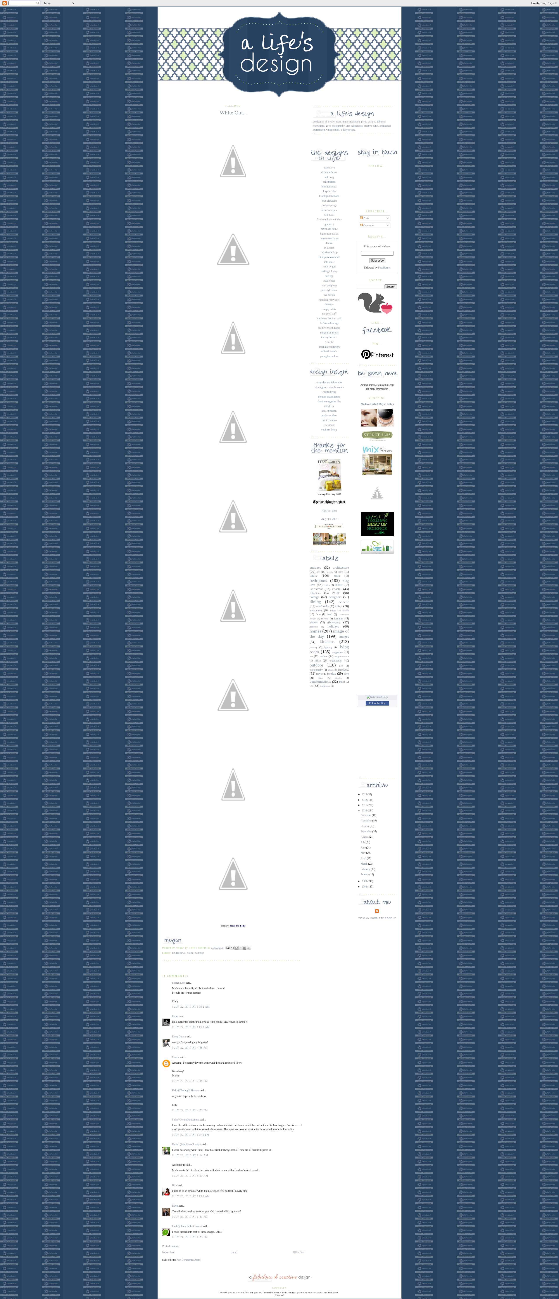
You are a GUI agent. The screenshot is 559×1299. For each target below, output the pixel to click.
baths (313, 575)
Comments (368, 225)
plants (330, 670)
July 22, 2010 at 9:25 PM (190, 1110)
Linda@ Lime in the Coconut (187, 1226)
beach (337, 575)
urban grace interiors (329, 346)
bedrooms (178, 953)
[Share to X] (240, 948)
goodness (314, 627)
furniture (338, 618)
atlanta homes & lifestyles (329, 382)
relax (332, 673)
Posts (366, 218)
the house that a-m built (329, 318)
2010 (364, 810)
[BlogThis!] (236, 948)
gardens (314, 622)
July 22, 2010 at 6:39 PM (190, 1081)
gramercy (329, 224)
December (366, 815)
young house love (329, 356)
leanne (175, 1016)
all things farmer (329, 172)
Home (234, 1252)
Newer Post (168, 1252)
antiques (315, 567)
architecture (341, 567)
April (364, 858)
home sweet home (329, 238)
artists (330, 572)
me (311, 656)
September (366, 831)
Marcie (175, 1057)
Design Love (178, 982)
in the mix (329, 247)
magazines (337, 652)
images (344, 636)
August (365, 836)
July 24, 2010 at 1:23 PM (190, 1237)
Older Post (298, 1252)
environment (316, 610)
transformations (320, 681)
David (175, 1205)
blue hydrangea (329, 186)
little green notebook (329, 257)
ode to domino (329, 420)
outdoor (316, 665)
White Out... (233, 113)
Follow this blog (377, 703)
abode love (329, 167)
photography (316, 669)
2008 (364, 886)
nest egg (329, 275)
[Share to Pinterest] (249, 948)
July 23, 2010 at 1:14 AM (190, 1155)
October (365, 826)
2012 (364, 799)
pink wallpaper (329, 285)
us (311, 685)
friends (324, 618)
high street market (329, 233)
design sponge (329, 205)
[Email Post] (227, 947)
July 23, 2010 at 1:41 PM (190, 1216)
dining (315, 601)
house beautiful (329, 410)
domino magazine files (329, 401)
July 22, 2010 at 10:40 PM (191, 1134)
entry (338, 606)
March (364, 863)
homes (315, 631)
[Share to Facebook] (245, 948)
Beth (174, 1185)
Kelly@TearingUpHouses (185, 1090)
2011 (364, 805)
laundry (313, 647)
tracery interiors (329, 337)
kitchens (327, 641)
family (345, 610)
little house (329, 262)
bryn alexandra (329, 200)
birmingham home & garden (329, 387)
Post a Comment (170, 1246)
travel (342, 681)
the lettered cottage (329, 323)
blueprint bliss (329, 191)
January (365, 874)
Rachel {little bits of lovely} (186, 1144)
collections (315, 593)
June (363, 847)
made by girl (329, 266)
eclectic (344, 602)
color (190, 953)
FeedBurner (384, 267)
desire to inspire (329, 210)
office (318, 660)
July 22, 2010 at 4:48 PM (190, 1047)
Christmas (316, 589)
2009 (364, 881)
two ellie (329, 341)
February (366, 869)
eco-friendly (322, 606)
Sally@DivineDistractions (185, 1119)
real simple (329, 425)
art (318, 571)
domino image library (329, 396)
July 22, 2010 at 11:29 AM (191, 1027)
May (363, 852)
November (366, 820)
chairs (327, 585)
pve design (329, 294)
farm (318, 614)
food (329, 614)
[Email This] (232, 948)
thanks (338, 678)
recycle (319, 673)
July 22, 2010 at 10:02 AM (191, 1006)
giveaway (333, 622)
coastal (337, 589)
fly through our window (329, 219)
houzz (329, 243)
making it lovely (329, 271)
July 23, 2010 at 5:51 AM (190, 1175)
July (363, 842)
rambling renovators (329, 299)
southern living (329, 429)
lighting (328, 647)
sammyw (329, 304)
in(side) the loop (329, 252)
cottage (199, 953)
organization (336, 660)
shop (346, 673)
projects (343, 669)
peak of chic (329, 280)
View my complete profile (377, 918)
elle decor (329, 406)
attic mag (329, 177)
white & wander (329, 351)
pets (341, 665)
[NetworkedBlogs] (377, 697)
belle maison (329, 181)
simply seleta (329, 309)
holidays (333, 626)
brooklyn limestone (329, 195)
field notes (329, 214)
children (339, 585)
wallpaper (325, 686)
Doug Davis (178, 1036)
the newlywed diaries (329, 327)
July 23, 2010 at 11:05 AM (191, 1196)
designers (335, 597)
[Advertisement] (377, 623)
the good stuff (329, 313)
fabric (333, 610)
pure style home (329, 290)
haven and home (329, 228)
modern (324, 656)
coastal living (329, 391)
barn (340, 571)
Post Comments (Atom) (188, 1259)
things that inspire (329, 332)
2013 (364, 794)
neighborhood (342, 656)
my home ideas (329, 415)
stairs (320, 678)
